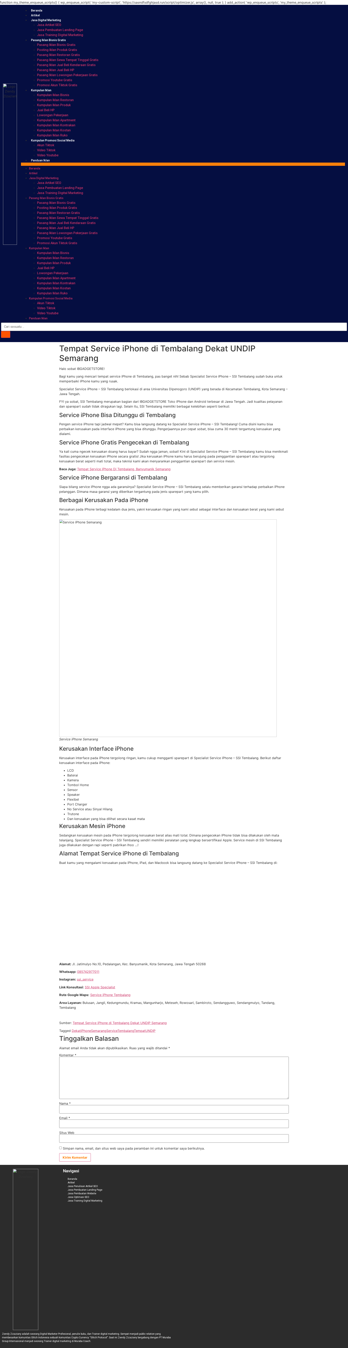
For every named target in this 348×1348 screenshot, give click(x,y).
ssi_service (85, 979)
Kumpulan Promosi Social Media (53, 140)
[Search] (5, 334)
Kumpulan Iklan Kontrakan (56, 125)
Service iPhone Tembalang (110, 995)
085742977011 (88, 972)
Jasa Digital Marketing (46, 20)
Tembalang (125, 1031)
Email (64, 1118)
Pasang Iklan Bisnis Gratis (48, 40)
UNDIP (150, 1031)
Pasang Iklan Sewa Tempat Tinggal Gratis (67, 60)
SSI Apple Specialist (100, 987)
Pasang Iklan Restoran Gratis (58, 55)
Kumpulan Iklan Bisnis (53, 95)
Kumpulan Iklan (41, 90)
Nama (65, 1103)
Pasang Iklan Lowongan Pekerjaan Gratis (67, 75)
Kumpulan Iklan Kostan (54, 130)
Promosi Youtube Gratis (54, 80)
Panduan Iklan (40, 160)
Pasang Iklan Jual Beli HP (55, 70)
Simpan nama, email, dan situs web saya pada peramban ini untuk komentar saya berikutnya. (134, 1148)
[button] (183, 164)
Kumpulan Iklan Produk (54, 105)
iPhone (86, 1031)
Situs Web (66, 1132)
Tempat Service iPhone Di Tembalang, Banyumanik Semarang (124, 469)
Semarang (98, 1031)
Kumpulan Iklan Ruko (52, 135)
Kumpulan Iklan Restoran (55, 100)
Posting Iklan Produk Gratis (57, 50)
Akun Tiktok (45, 145)
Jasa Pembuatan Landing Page (60, 30)
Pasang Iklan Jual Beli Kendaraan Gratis (66, 65)
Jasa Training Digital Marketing (60, 35)
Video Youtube (47, 155)
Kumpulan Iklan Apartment (56, 120)
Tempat (139, 1031)
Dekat (76, 1031)
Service (111, 1031)
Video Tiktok (46, 150)
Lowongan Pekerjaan (52, 115)
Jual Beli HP (46, 110)
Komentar (67, 1055)
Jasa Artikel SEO (49, 25)
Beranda (36, 10)
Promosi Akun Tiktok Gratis (57, 85)
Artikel (35, 15)
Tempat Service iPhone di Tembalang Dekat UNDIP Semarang (120, 1023)
